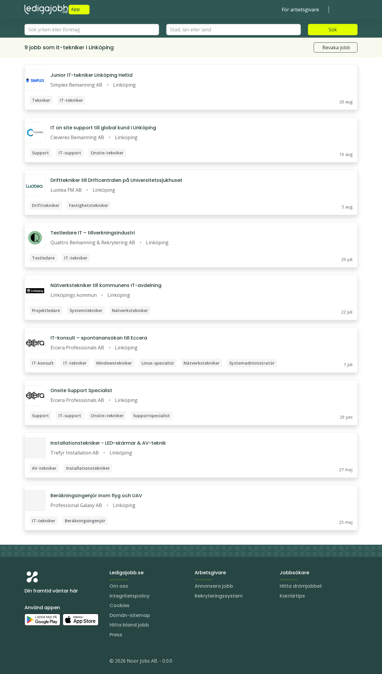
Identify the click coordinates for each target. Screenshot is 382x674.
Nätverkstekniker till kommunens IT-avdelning (105, 285)
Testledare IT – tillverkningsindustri (92, 232)
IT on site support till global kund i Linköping (103, 127)
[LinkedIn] (41, 662)
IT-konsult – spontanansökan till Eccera (98, 337)
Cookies (120, 605)
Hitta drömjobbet (301, 586)
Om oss (119, 586)
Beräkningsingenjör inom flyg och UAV (96, 495)
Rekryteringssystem (219, 595)
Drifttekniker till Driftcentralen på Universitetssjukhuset (116, 180)
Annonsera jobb (214, 586)
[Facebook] (53, 662)
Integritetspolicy (130, 595)
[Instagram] (29, 662)
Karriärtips (292, 595)
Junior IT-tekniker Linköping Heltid (91, 75)
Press (116, 634)
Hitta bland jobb (129, 624)
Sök (333, 29)
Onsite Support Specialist (81, 390)
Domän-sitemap (130, 615)
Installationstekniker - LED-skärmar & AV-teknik (108, 443)
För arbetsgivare (300, 9)
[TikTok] (65, 662)
